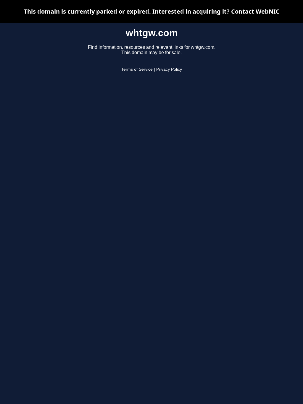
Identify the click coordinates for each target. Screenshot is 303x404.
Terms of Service (137, 69)
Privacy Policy (169, 69)
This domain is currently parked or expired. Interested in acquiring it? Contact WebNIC (152, 11)
